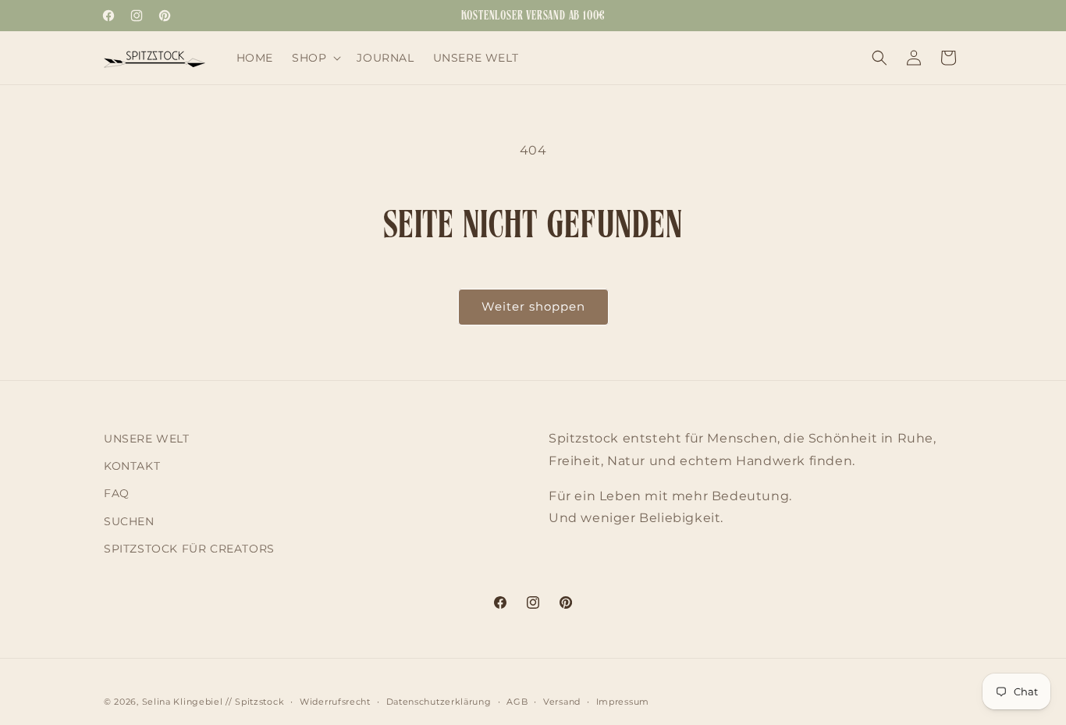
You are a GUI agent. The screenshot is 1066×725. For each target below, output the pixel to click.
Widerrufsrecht (335, 701)
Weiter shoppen (533, 306)
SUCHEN (129, 521)
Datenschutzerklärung (439, 701)
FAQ (117, 493)
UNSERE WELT (147, 439)
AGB (517, 701)
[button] (314, 57)
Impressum (622, 701)
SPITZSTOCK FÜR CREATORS (189, 549)
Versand (562, 701)
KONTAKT (132, 466)
